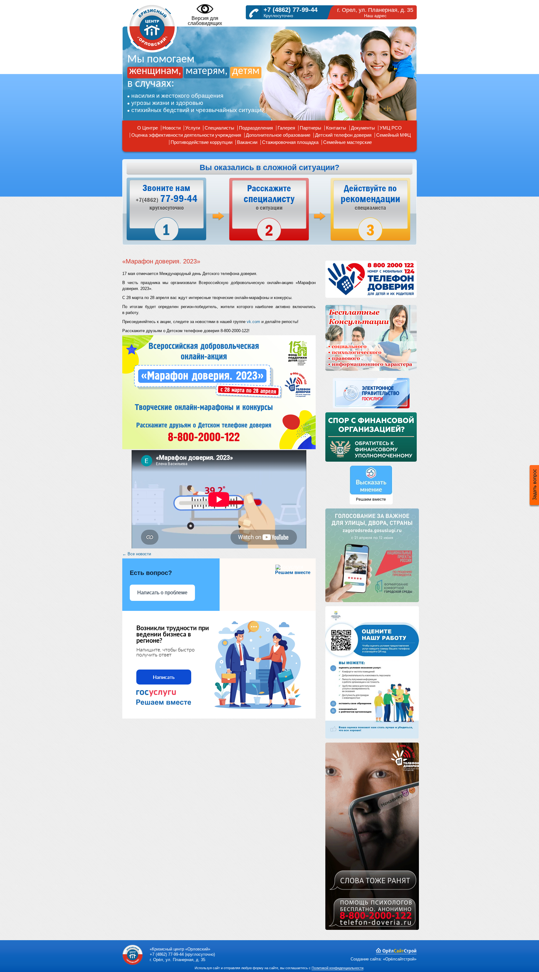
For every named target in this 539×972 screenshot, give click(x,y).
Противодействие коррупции (201, 142)
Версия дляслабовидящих (205, 21)
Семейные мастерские (347, 142)
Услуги (192, 127)
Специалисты (219, 127)
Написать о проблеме (162, 592)
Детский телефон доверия (343, 135)
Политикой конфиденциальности (337, 968)
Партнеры (310, 127)
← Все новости (136, 554)
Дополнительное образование (278, 135)
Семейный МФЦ (393, 135)
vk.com (253, 321)
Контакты (336, 127)
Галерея (286, 127)
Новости (172, 127)
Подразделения (256, 127)
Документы (363, 127)
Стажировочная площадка (290, 142)
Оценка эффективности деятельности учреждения (186, 135)
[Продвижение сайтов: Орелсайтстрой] (396, 952)
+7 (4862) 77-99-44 (291, 9)
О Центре (147, 127)
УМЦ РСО (391, 127)
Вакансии (247, 142)
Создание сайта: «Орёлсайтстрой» (383, 959)
